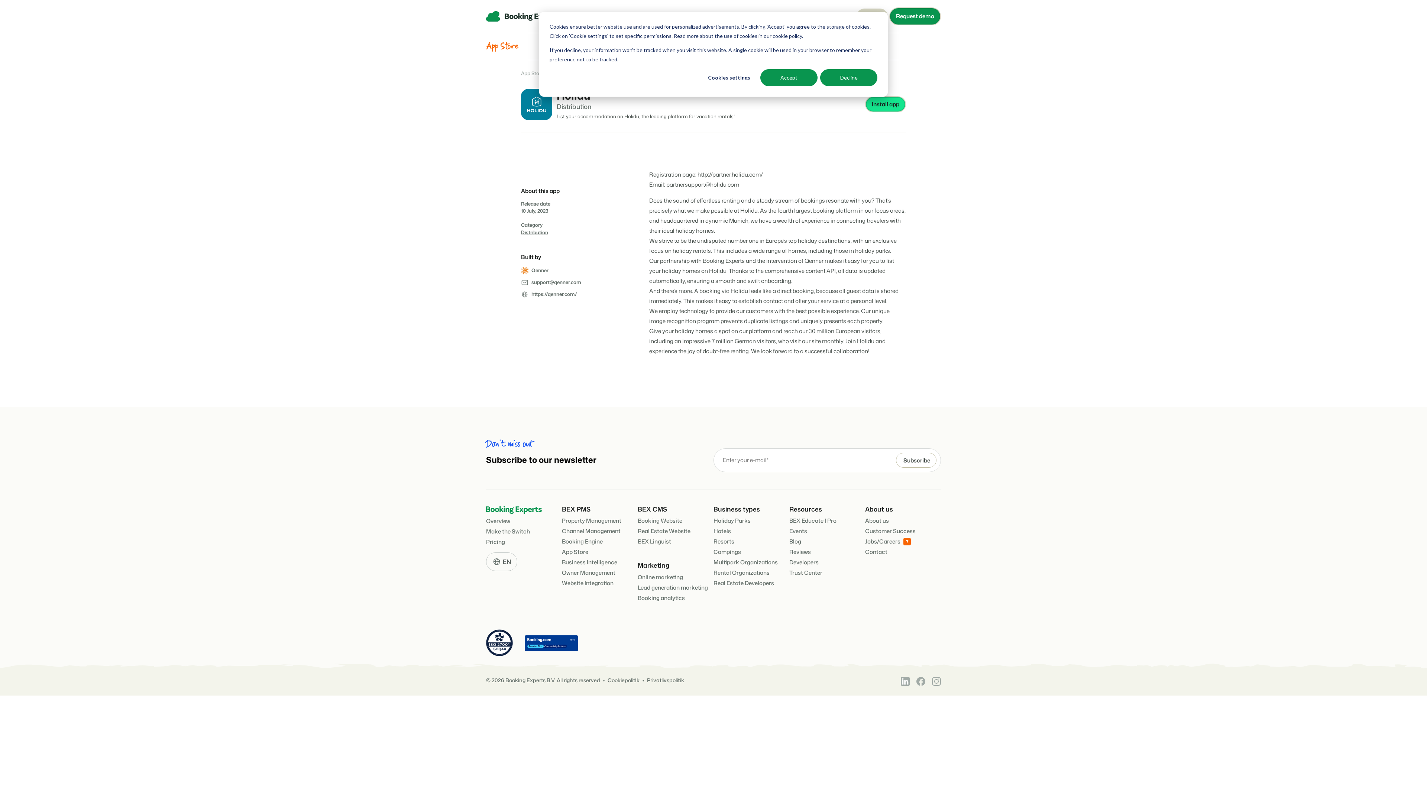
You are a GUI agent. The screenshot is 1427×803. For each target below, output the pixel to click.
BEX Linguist (654, 541)
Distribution (534, 232)
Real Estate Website (664, 531)
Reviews (800, 552)
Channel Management (591, 531)
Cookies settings (729, 77)
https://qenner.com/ (554, 294)
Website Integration (588, 583)
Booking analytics (661, 598)
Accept (788, 77)
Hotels (722, 531)
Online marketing (660, 577)
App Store (532, 73)
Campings (727, 552)
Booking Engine (582, 541)
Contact (876, 552)
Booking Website (660, 521)
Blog (795, 541)
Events (798, 531)
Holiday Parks (732, 521)
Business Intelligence (589, 562)
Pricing (495, 542)
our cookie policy (782, 36)
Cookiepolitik (624, 680)
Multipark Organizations (746, 562)
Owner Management (588, 573)
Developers (804, 562)
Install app (885, 104)
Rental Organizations (742, 573)
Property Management (591, 521)
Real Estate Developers (744, 583)
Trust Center (805, 573)
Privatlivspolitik (665, 680)
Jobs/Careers (882, 541)
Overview (498, 521)
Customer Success (890, 531)
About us (877, 521)
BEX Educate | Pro (813, 521)
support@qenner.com (556, 282)
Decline (849, 77)
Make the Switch (508, 531)
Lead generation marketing (673, 587)
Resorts (724, 541)
